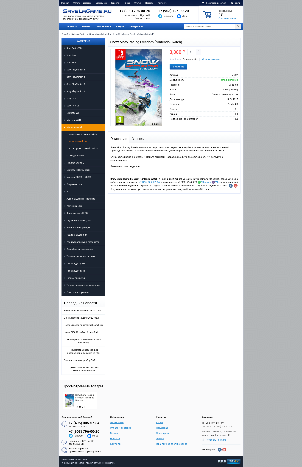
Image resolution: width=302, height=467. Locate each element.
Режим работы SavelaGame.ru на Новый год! (84, 341)
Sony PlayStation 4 (76, 77)
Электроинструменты (78, 292)
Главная (65, 3)
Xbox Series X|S (74, 48)
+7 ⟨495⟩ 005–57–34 (149, 182)
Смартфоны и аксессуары (80, 249)
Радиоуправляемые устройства (83, 242)
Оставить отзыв (211, 59)
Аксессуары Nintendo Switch (83, 148)
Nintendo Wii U (74, 120)
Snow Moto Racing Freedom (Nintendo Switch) (133, 34)
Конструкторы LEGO (77, 213)
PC (68, 191)
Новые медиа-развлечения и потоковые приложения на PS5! (83, 351)
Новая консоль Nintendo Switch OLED (83, 310)
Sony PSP (71, 98)
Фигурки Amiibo (77, 155)
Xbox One (71, 55)
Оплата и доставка (82, 3)
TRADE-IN (72, 26)
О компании (117, 422)
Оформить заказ (227, 18)
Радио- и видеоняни (77, 235)
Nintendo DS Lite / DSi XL (79, 170)
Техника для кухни (76, 271)
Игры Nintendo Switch (99, 34)
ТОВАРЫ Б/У (104, 26)
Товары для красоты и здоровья (83, 285)
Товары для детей (76, 278)
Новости (149, 3)
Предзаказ (162, 427)
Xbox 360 (71, 62)
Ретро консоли (74, 184)
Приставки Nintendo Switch (83, 134)
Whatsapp (206, 182)
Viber (217, 182)
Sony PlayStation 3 (76, 84)
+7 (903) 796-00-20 (135, 11)
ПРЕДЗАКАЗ (136, 26)
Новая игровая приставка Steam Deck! (83, 325)
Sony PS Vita (73, 105)
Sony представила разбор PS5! (79, 360)
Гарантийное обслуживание (171, 443)
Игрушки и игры (75, 206)
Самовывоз (101, 3)
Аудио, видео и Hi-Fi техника (81, 198)
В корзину (178, 66)
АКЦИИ (120, 26)
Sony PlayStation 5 (76, 69)
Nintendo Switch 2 (75, 162)
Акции (159, 422)
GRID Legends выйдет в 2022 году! (81, 318)
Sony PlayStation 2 (76, 91)
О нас (127, 3)
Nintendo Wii (73, 113)
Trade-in (160, 438)
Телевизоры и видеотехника (81, 256)
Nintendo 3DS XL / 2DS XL (79, 177)
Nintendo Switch (78, 34)
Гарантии (115, 3)
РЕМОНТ (87, 26)
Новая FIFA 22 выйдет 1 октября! (81, 332)
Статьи (137, 3)
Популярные (163, 433)
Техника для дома (76, 263)
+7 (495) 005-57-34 (84, 423)
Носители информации (78, 227)
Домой (65, 34)
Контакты (162, 3)
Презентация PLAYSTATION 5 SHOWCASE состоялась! (83, 369)
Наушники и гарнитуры (79, 220)
